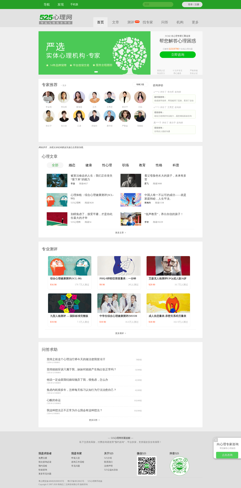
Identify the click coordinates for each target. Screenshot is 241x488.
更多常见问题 (45, 473)
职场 (125, 165)
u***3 (156, 107)
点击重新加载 (76, 147)
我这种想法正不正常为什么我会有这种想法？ (74, 410)
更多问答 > (94, 420)
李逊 (73, 183)
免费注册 (43, 458)
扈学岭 (110, 126)
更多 (195, 22)
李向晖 (64, 107)
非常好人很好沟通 (162, 130)
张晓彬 (140, 126)
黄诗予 (125, 107)
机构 (180, 22)
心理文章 (50, 156)
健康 (88, 165)
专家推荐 (50, 85)
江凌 (79, 126)
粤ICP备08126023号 (75, 481)
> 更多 (63, 85)
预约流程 (43, 466)
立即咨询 (177, 54)
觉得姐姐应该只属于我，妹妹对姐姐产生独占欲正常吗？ (81, 369)
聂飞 (146, 183)
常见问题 (75, 466)
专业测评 (50, 249)
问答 (164, 22)
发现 (61, 4)
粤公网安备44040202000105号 (51, 481)
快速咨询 (43, 470)
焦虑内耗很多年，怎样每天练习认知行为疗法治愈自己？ (81, 389)
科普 (176, 165)
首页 (100, 22)
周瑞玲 (94, 126)
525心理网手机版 (95, 481)
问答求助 (50, 349)
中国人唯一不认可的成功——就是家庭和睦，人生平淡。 (165, 196)
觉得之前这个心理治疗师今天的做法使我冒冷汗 (76, 359)
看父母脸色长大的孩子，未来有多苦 (165, 177)
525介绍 (108, 458)
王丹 (94, 107)
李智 (146, 222)
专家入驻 (140, 84)
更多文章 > (120, 232)
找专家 (148, 22)
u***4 (156, 92)
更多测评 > (120, 333)
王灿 (140, 107)
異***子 (157, 122)
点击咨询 (227, 455)
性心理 (107, 165)
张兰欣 (64, 126)
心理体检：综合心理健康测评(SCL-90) (92, 196)
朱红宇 (49, 126)
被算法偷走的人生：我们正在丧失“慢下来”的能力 (91, 177)
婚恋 (72, 165)
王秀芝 (110, 107)
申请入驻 (75, 458)
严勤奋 (125, 126)
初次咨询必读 (45, 462)
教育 (142, 165)
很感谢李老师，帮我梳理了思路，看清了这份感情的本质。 (174, 99)
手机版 (74, 4)
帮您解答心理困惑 (228, 446)
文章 (115, 22)
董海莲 (79, 107)
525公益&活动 (111, 470)
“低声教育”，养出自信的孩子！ (163, 214)
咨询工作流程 (77, 462)
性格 (159, 165)
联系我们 (108, 462)
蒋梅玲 (147, 202)
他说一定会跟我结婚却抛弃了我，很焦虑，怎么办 (77, 379)
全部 (55, 165)
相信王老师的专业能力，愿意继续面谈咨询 (173, 114)
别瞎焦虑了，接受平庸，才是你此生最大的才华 (91, 216)
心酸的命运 (54, 400)
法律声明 (108, 466)
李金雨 (49, 107)
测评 (132, 22)
